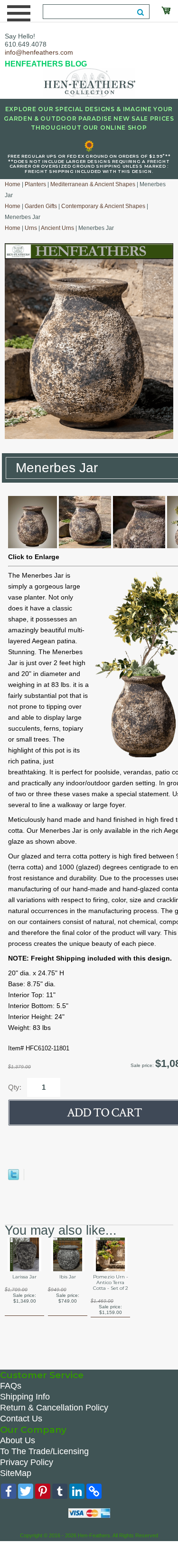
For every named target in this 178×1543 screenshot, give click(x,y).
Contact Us (21, 1418)
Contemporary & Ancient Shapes (103, 206)
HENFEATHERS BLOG (46, 64)
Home (12, 184)
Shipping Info (25, 1396)
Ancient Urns (57, 228)
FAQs (10, 1386)
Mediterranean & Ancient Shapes (92, 184)
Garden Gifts (41, 206)
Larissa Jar (24, 1277)
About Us (17, 1440)
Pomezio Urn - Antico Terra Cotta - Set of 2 (110, 1282)
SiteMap (15, 1473)
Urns (31, 228)
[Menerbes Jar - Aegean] (32, 546)
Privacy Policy (26, 1462)
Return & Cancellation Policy (54, 1407)
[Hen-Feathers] (89, 82)
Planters (35, 184)
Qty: (14, 1087)
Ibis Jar (67, 1277)
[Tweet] (13, 1177)
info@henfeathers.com (39, 52)
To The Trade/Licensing (44, 1451)
